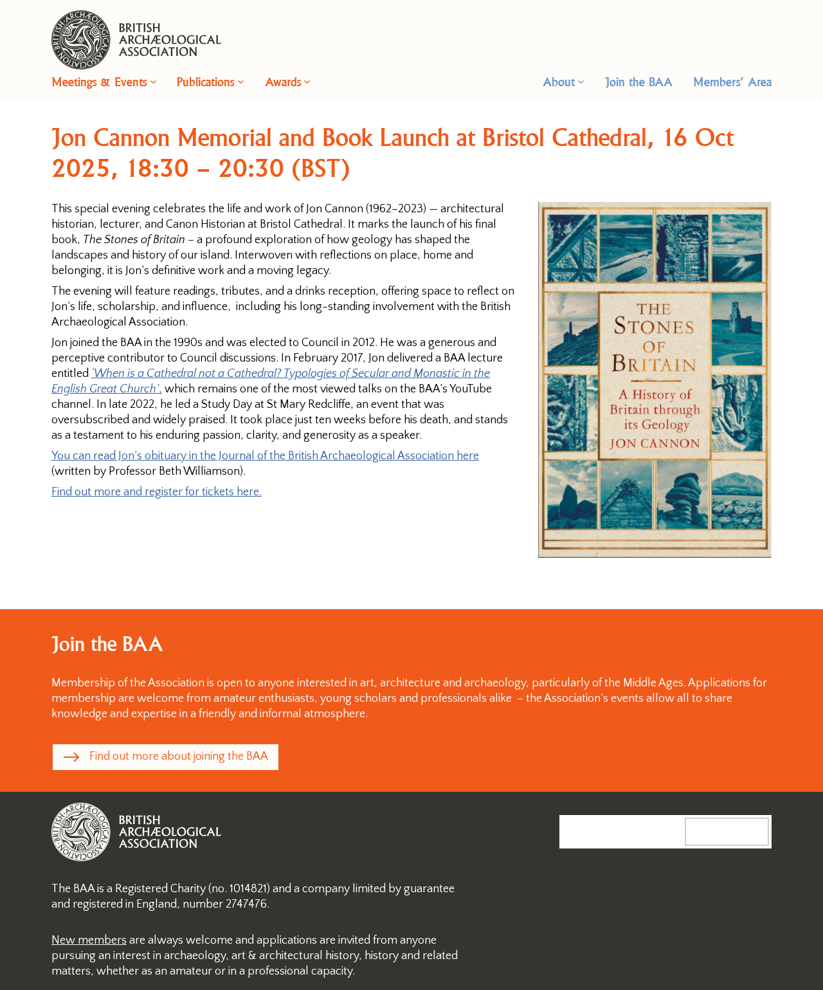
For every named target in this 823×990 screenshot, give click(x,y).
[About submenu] (580, 81)
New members (89, 940)
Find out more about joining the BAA (178, 756)
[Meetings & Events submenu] (153, 81)
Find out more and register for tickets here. (156, 492)
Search (740, 831)
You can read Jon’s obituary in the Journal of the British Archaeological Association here (265, 456)
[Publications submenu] (240, 81)
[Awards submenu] (307, 81)
